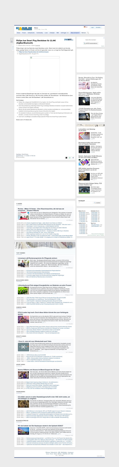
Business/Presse (22, 420)
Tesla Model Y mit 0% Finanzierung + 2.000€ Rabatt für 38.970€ (42, 226)
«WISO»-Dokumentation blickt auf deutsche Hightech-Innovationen (43, 358)
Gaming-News (21, 307)
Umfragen (65, 32)
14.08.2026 (82, 227)
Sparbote (37, 45)
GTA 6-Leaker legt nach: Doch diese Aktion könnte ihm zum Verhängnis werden (43, 313)
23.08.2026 (82, 212)
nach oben (99, 456)
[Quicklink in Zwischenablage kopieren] (11, 39)
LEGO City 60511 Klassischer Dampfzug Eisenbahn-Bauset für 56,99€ (44, 301)
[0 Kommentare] (20, 157)
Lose (46, 32)
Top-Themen (20, 253)
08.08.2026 (94, 214)
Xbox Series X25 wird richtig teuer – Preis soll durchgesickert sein (43, 333)
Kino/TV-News (21, 336)
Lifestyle (52, 32)
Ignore (98, 235)
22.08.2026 (82, 214)
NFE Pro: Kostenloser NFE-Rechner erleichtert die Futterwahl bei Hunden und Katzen (48, 328)
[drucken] (11, 42)
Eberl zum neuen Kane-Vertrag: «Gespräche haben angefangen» (42, 385)
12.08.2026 (82, 230)
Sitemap (48, 452)
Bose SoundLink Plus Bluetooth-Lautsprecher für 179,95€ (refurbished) (44, 356)
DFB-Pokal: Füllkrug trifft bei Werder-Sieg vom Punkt (39, 383)
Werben (83, 32)
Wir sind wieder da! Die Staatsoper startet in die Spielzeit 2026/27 (40, 426)
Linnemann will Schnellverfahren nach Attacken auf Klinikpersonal (43, 273)
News (18, 32)
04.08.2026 (94, 219)
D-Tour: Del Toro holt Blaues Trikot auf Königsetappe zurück (41, 388)
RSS (72, 454)
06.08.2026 (94, 217)
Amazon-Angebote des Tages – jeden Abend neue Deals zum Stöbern (44, 223)
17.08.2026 (82, 221)
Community (40, 32)
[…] (45, 218)
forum (102, 46)
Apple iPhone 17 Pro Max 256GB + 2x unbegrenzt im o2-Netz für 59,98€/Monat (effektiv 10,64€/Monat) (52, 237)
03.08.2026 (94, 221)
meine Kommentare (91, 235)
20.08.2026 (82, 217)
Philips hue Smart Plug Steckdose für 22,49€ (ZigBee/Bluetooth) (36, 41)
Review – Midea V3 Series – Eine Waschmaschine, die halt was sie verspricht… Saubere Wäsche (41, 210)
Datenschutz (54, 452)
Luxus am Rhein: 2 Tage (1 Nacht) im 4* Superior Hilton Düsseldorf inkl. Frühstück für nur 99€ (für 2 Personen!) (54, 302)
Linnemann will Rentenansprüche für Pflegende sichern (37, 258)
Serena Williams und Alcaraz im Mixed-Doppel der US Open (39, 370)
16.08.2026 (82, 225)
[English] (86, 27)
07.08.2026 (94, 215)
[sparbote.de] (19, 155)
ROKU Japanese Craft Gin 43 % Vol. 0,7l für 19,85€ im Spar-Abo (42, 234)
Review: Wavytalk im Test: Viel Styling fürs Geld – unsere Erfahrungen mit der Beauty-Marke (49, 235)
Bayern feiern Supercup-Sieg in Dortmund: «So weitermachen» (42, 382)
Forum (24, 32)
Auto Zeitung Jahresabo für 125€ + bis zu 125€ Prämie (40, 232)
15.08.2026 (82, 226)
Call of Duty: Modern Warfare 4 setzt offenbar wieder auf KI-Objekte (43, 329)
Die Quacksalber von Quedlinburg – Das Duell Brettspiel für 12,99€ (43, 299)
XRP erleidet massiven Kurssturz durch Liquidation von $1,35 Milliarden (89, 169)
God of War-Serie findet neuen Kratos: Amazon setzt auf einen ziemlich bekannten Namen (49, 326)
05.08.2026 (94, 218)
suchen (98, 203)
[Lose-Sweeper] (88, 33)
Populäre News (95, 225)
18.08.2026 (82, 219)
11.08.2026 (82, 232)
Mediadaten (64, 452)
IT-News (19, 203)
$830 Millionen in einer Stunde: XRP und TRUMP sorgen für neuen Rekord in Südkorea (48, 411)
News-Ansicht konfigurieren (97, 233)
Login (92, 27)
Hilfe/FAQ (65, 454)
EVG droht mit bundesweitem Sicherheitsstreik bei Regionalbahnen (43, 270)
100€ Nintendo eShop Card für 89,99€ (36, 355)
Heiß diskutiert (95, 226)
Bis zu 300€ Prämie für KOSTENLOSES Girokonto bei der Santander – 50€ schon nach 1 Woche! (50, 224)
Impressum (70, 452)
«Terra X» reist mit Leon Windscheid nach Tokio (34, 341)
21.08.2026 (82, 215)
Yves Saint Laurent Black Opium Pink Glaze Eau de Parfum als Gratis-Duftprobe (46, 227)
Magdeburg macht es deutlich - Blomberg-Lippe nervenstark (41, 387)
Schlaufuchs (31, 32)
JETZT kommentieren (91, 43)
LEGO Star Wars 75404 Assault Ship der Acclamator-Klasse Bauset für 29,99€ (46, 297)
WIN (58, 32)
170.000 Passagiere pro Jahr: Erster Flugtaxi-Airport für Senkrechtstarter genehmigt (90, 109)
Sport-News (20, 364)
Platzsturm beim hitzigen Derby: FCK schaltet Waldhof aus (90, 184)
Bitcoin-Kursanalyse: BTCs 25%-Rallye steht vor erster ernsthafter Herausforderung (47, 417)
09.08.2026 (94, 212)
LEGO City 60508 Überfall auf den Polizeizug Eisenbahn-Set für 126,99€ (44, 304)
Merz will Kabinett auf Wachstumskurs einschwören (39, 277)
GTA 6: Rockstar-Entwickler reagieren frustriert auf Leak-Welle (41, 331)
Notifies (102, 235)
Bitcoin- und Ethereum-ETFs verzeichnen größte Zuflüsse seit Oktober (44, 412)
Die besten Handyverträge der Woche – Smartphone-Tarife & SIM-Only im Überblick (47, 231)
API (69, 454)
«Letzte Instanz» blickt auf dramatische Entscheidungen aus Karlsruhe (44, 361)
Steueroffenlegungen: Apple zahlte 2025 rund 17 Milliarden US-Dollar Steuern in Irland (90, 94)
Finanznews (20, 391)
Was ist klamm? (75, 32)
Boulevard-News (22, 280)
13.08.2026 (82, 229)
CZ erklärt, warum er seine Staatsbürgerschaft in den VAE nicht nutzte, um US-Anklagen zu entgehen (44, 398)
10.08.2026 (82, 233)
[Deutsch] (85, 27)
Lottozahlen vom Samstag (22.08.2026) (87, 129)
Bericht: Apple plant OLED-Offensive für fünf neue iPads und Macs (90, 156)
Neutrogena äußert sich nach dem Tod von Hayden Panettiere (89, 143)
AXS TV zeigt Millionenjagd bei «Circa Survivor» (38, 359)
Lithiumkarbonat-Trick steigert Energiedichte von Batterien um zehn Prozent (44, 285)
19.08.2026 (82, 218)
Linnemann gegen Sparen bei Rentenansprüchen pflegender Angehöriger (45, 275)
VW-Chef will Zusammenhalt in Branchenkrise (38, 272)
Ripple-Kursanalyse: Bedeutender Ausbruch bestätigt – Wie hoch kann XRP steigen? (47, 415)
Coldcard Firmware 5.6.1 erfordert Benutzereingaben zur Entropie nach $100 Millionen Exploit (50, 414)
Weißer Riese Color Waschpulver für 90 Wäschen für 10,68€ (41, 229)
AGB (59, 452)
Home (47, 454)
